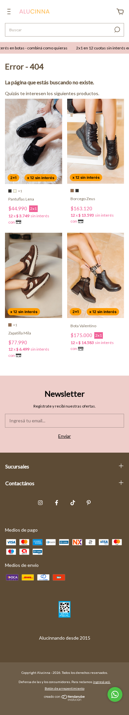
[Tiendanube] (64, 699)
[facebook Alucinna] (56, 502)
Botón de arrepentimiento (64, 688)
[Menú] (10, 12)
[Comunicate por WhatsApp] (115, 694)
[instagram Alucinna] (40, 502)
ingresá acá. (101, 682)
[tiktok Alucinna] (72, 502)
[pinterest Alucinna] (88, 502)
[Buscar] (116, 29)
